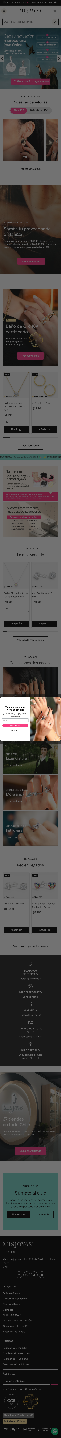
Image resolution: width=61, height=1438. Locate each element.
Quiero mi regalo (15, 725)
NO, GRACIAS (15, 730)
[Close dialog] (59, 699)
